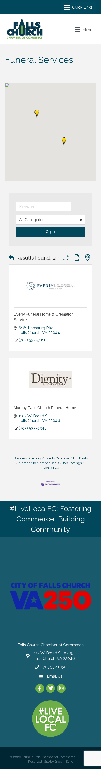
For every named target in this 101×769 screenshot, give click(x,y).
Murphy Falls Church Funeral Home (45, 408)
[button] (36, 114)
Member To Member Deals (39, 463)
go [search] (52, 231)
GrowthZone (64, 761)
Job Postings (72, 463)
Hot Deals (80, 458)
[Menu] (78, 7)
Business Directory (27, 458)
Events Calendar (57, 458)
